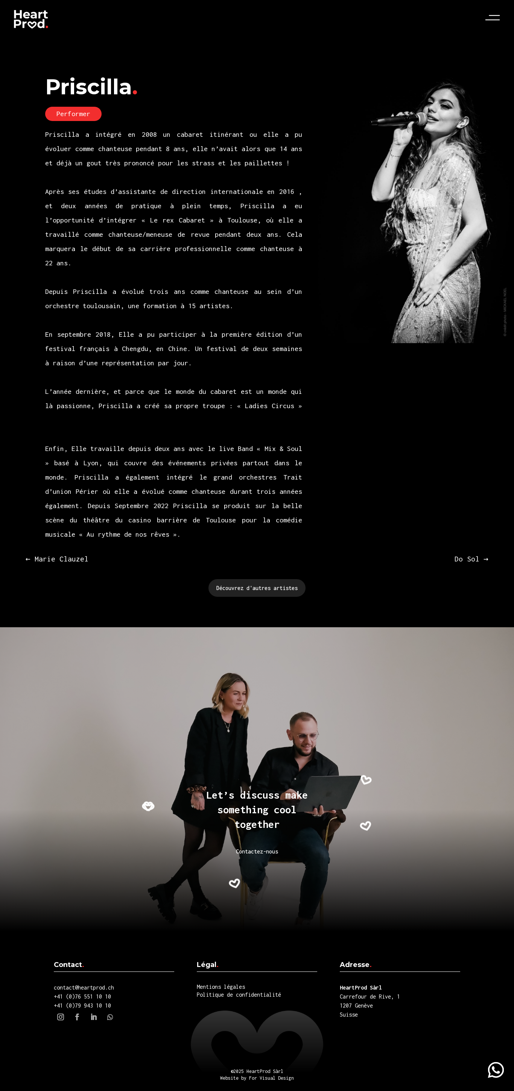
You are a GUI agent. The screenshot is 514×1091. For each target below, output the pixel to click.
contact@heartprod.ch (84, 987)
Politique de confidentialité (239, 994)
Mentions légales (221, 987)
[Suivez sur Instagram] (60, 1017)
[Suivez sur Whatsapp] (496, 1070)
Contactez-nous (257, 851)
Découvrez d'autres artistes (257, 588)
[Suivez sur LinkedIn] (93, 1017)
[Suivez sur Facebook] (77, 1017)
